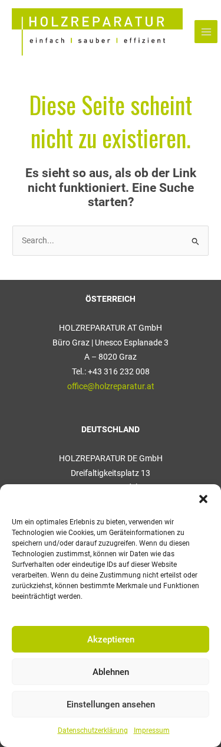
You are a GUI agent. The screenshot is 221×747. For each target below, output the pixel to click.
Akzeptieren (110, 639)
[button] (203, 499)
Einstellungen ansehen (111, 704)
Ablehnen (111, 672)
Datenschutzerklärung (93, 730)
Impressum (152, 730)
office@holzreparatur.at (110, 386)
